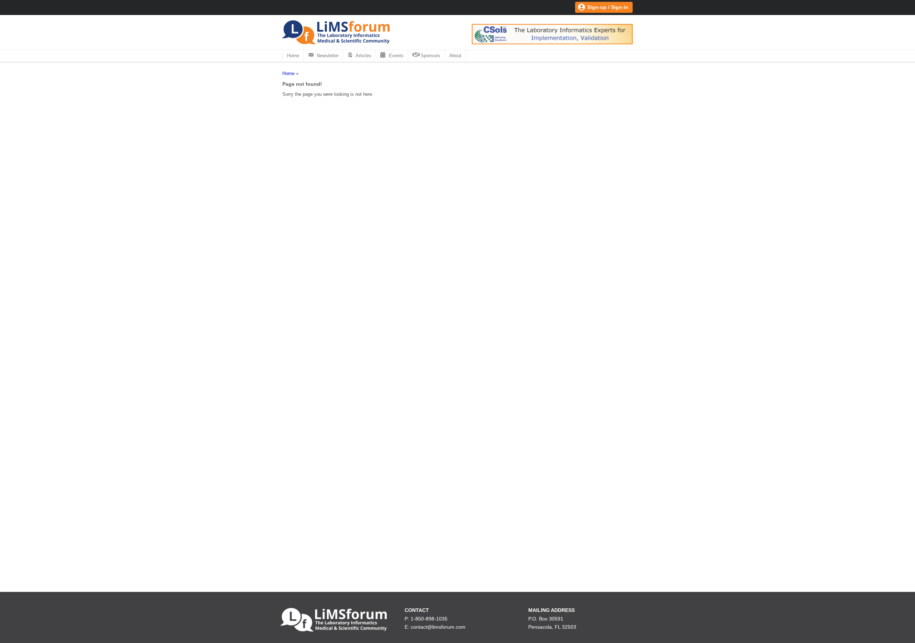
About (455, 55)
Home (293, 55)
